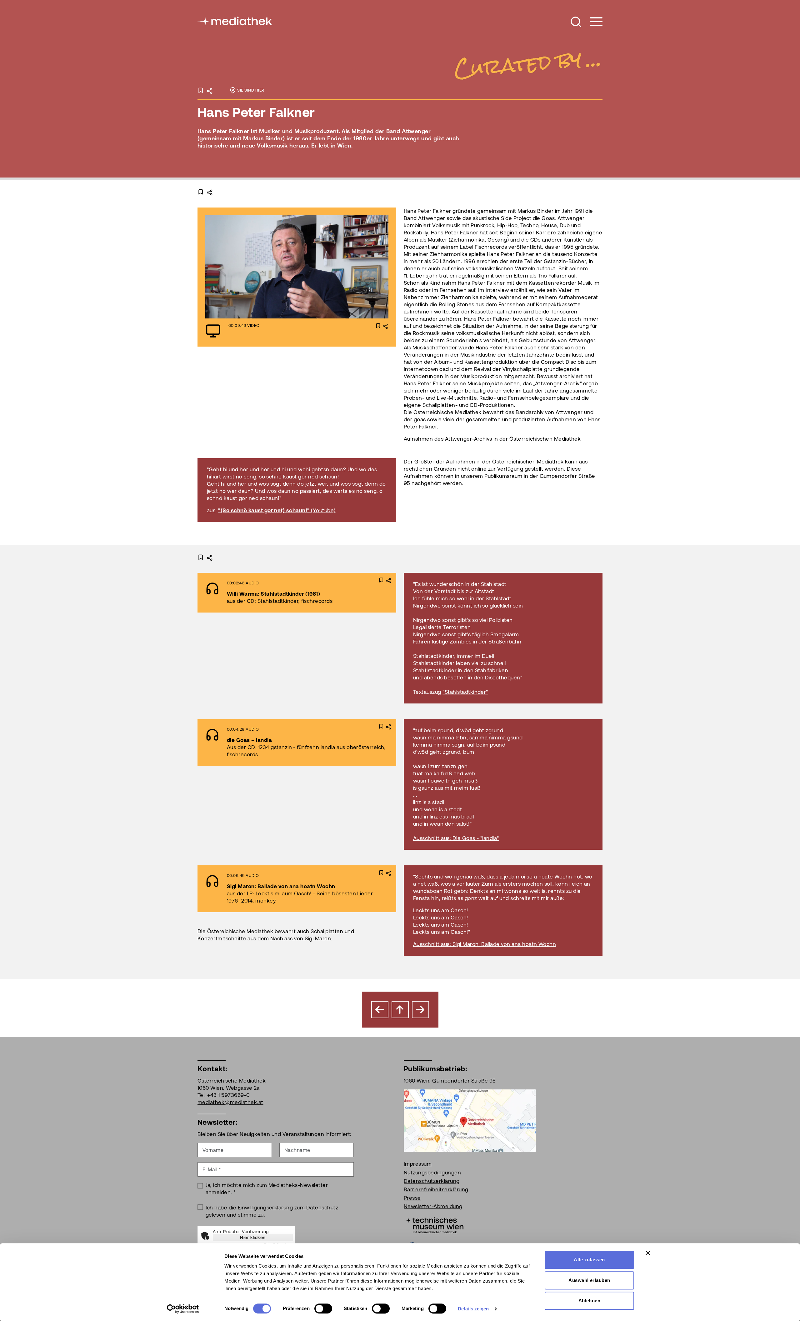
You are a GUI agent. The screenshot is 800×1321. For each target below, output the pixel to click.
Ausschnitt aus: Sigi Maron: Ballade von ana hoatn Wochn (484, 944)
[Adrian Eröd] (379, 1009)
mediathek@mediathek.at (230, 1102)
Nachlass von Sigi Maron (300, 938)
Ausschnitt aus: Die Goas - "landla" (456, 838)
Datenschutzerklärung (432, 1181)
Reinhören (280, 592)
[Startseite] (235, 20)
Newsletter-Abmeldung (433, 1206)
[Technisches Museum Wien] (433, 1225)
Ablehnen (589, 1300)
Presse (412, 1198)
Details (332, 266)
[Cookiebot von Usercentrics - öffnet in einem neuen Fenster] (183, 1308)
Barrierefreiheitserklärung (436, 1189)
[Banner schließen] (648, 1253)
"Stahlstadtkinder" (465, 692)
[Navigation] (592, 22)
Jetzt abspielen (280, 266)
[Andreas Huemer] (420, 1009)
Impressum (418, 1164)
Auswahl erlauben (589, 1280)
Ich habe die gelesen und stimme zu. (272, 1211)
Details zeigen (473, 1308)
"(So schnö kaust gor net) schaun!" (264, 510)
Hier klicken (253, 1237)
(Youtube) (323, 510)
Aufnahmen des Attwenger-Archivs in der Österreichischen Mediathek (492, 439)
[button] (576, 22)
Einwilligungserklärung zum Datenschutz (288, 1207)
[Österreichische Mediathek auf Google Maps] (470, 1120)
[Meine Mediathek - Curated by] (526, 65)
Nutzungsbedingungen (432, 1172)
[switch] (323, 1308)
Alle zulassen (589, 1259)
